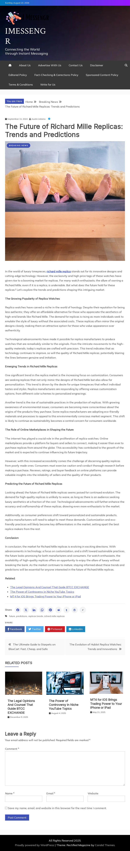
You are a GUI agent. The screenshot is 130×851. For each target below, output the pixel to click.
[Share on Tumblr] (66, 610)
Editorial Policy (17, 75)
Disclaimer (96, 65)
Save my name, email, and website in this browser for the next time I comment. (57, 808)
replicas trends (35, 616)
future (12, 616)
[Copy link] (83, 610)
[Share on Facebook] (18, 610)
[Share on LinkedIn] (34, 610)
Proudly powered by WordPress (35, 845)
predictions (21, 616)
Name (9, 793)
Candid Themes (105, 845)
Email (50, 793)
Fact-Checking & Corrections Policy (56, 75)
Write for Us (47, 84)
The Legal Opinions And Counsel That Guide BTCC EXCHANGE (49, 587)
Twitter (36, 629)
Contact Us (76, 65)
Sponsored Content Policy (102, 75)
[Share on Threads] (74, 610)
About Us (25, 65)
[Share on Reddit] (58, 610)
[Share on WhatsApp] (42, 610)
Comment (12, 748)
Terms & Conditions (20, 84)
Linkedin (77, 629)
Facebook (15, 629)
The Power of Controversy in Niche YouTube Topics (42, 591)
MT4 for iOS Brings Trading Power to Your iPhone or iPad (45, 596)
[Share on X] (26, 610)
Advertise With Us (49, 65)
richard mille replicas (54, 616)
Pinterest (56, 629)
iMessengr (25, 36)
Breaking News (18, 145)
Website (93, 793)
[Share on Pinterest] (50, 610)
